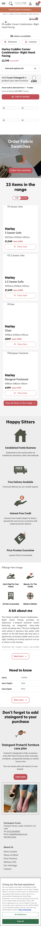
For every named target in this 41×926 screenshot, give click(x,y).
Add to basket (22, 97)
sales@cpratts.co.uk (18, 834)
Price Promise (10, 859)
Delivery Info (10, 862)
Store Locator (10, 852)
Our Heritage (10, 866)
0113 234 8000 (13, 831)
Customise (33, 42)
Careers (8, 869)
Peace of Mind (11, 855)
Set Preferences (20, 914)
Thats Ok (20, 921)
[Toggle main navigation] (3, 3)
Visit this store (10, 837)
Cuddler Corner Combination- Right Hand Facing (25, 14)
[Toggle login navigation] (30, 3)
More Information (25, 910)
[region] (20, 902)
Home (4, 14)
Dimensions (12, 42)
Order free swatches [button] (20, 170)
